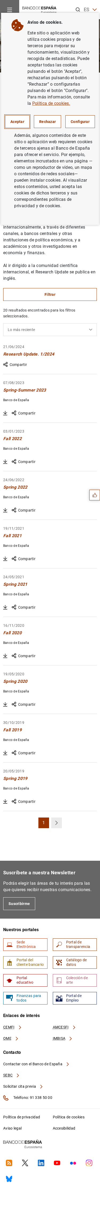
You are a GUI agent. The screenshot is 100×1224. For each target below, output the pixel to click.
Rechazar (47, 121)
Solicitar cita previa (20, 1086)
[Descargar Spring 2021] (5, 607)
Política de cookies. (51, 103)
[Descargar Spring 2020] (5, 704)
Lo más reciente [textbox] (21, 330)
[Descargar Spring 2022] (5, 510)
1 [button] (45, 824)
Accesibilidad (64, 1128)
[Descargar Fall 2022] (5, 462)
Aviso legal (12, 1128)
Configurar (80, 121)
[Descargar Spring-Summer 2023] (5, 413)
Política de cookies (69, 1117)
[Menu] (9, 9)
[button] (56, 823)
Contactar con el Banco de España (33, 1064)
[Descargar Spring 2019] (5, 801)
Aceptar (17, 121)
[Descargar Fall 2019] (5, 753)
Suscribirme (19, 904)
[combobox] (50, 330)
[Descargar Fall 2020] (5, 656)
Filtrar (50, 294)
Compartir (18, 364)
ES (87, 9)
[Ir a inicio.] (39, 9)
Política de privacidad (21, 1117)
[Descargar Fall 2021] (5, 559)
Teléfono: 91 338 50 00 (32, 1097)
